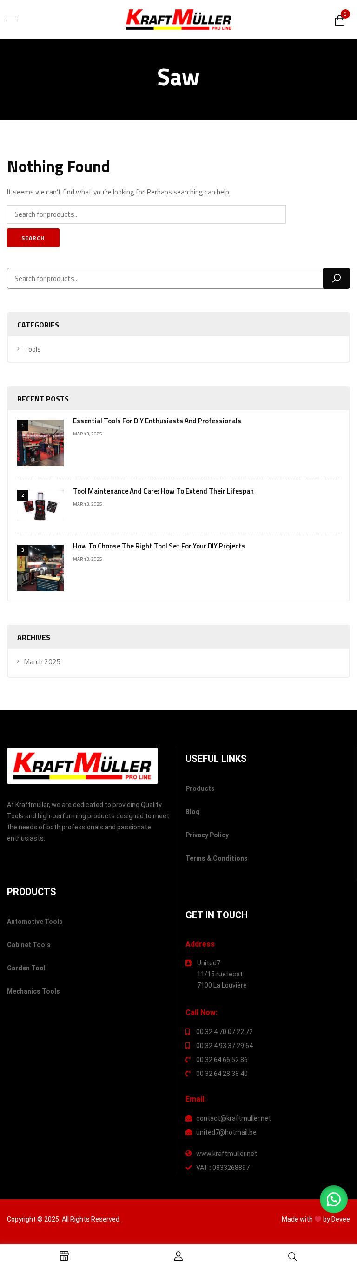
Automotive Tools (35, 921)
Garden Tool (26, 968)
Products (200, 788)
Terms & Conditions (216, 858)
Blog (192, 811)
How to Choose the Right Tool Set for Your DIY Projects (159, 546)
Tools (32, 349)
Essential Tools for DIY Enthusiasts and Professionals (157, 420)
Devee (340, 1219)
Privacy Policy (207, 835)
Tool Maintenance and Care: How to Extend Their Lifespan (163, 491)
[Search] (336, 278)
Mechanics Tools (33, 991)
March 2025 (42, 661)
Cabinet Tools (29, 944)
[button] (334, 1199)
